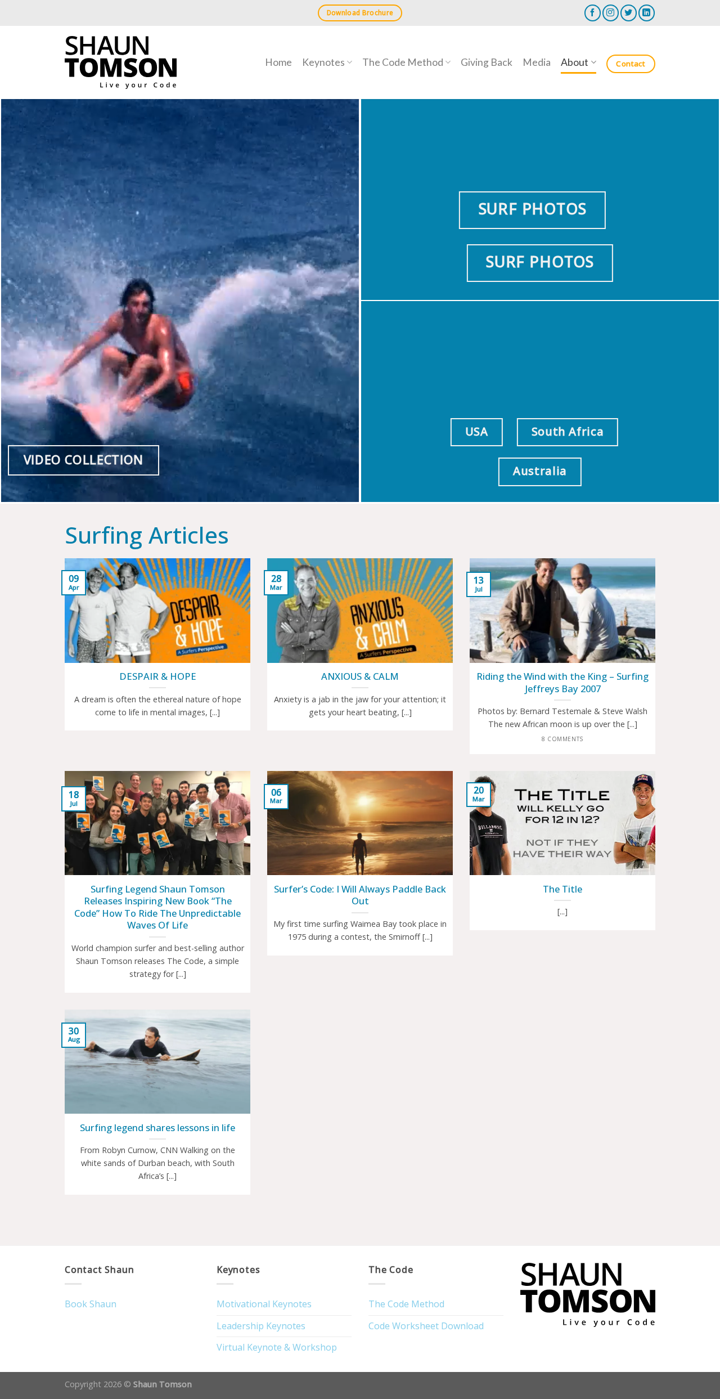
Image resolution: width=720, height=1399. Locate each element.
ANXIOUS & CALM (360, 676)
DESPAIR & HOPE (157, 676)
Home (278, 62)
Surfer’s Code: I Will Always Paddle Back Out (360, 895)
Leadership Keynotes (261, 1326)
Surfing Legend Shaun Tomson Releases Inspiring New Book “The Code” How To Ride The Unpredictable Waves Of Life (157, 907)
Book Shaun (90, 1304)
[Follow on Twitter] (628, 13)
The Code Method (402, 62)
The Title (562, 889)
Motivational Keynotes (264, 1304)
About (574, 62)
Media (537, 62)
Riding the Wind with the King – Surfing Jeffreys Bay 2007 (562, 682)
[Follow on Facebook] (592, 13)
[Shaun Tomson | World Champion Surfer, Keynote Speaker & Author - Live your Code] (121, 63)
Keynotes (323, 62)
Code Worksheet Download (426, 1326)
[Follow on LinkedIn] (646, 13)
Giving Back (486, 62)
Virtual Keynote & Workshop (277, 1347)
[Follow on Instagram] (610, 13)
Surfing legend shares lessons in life (157, 1128)
